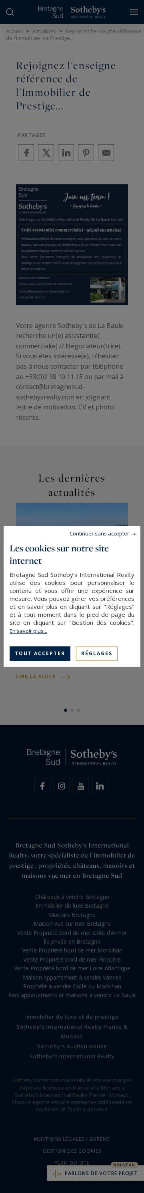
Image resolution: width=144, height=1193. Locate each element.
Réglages (96, 653)
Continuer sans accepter (99, 533)
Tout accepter (40, 653)
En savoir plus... (28, 630)
